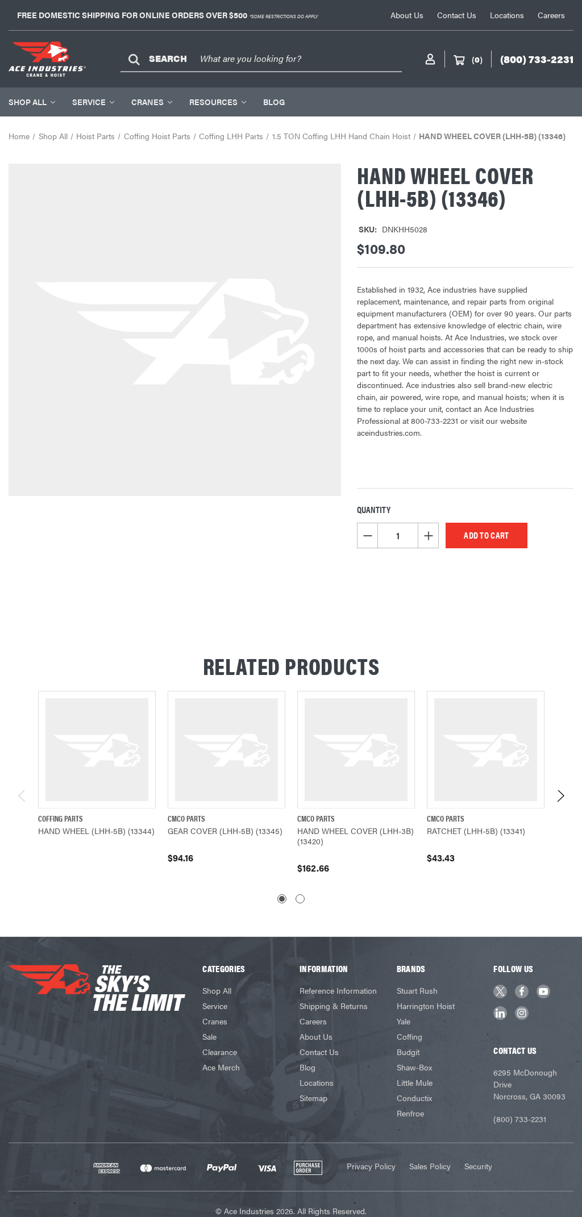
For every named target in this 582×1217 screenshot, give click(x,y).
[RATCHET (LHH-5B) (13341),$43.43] (485, 749)
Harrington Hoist (426, 1006)
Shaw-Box (414, 1067)
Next (560, 799)
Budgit (408, 1052)
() (477, 59)
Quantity (373, 509)
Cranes (147, 101)
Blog (274, 101)
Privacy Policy (371, 1166)
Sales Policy (430, 1166)
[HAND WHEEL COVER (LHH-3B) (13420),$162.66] (356, 749)
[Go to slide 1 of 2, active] (281, 898)
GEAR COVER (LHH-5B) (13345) (225, 831)
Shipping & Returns (334, 1006)
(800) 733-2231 (519, 1119)
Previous (22, 799)
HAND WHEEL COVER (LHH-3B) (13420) (355, 836)
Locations (507, 14)
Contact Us (456, 14)
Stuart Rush (417, 990)
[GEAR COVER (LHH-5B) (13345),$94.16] (226, 749)
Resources (213, 101)
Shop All (28, 101)
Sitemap (313, 1098)
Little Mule (415, 1082)
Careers (551, 14)
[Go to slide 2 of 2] (300, 898)
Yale (403, 1021)
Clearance (219, 1052)
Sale (209, 1036)
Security (478, 1166)
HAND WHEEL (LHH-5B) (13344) (96, 831)
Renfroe (410, 1113)
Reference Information (338, 990)
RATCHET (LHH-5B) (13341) (476, 831)
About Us (406, 14)
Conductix (414, 1098)
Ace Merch (221, 1067)
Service (89, 101)
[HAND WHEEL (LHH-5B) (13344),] (97, 749)
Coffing (409, 1036)
